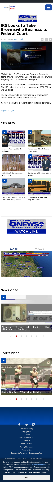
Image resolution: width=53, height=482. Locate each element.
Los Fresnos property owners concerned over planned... (13, 198)
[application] (26, 56)
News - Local (18, 39)
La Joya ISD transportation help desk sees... (37, 198)
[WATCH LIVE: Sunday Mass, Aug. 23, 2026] (13, 162)
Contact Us (26, 441)
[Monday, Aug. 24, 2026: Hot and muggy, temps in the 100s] (13, 138)
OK (26, 478)
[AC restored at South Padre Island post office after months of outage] (39, 138)
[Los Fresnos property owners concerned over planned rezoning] (13, 186)
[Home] (17, 7)
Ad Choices (26, 435)
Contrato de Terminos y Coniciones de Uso (26, 453)
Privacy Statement (26, 447)
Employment (26, 432)
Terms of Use (27, 450)
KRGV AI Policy (26, 444)
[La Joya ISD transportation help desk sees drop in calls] (39, 186)
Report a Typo (8, 110)
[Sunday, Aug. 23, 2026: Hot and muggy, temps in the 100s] (39, 162)
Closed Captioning (26, 428)
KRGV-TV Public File (26, 438)
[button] (26, 56)
